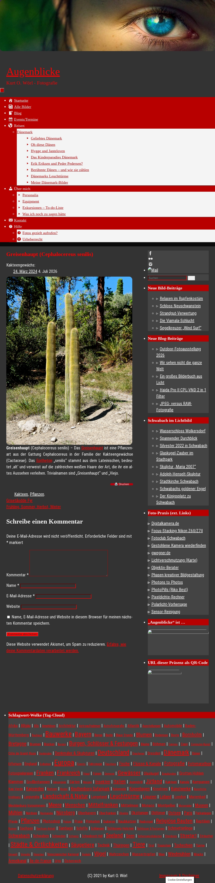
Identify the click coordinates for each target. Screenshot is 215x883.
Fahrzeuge (95, 764)
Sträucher (206, 836)
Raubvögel (146, 822)
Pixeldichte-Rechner (168, 596)
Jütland (154, 781)
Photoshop (51, 821)
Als (36, 725)
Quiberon (109, 821)
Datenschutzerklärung (36, 875)
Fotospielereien (20, 773)
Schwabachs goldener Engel (183, 488)
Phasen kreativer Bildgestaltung (177, 574)
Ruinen (12, 828)
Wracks (198, 854)
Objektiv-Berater (165, 567)
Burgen (62, 744)
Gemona (109, 773)
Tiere (138, 844)
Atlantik (133, 725)
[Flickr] (178, 258)
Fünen (97, 773)
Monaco (148, 805)
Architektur (67, 725)
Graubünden (169, 773)
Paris (188, 812)
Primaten (93, 821)
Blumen (144, 734)
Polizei (67, 821)
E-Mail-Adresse (20, 595)
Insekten (102, 781)
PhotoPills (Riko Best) (169, 589)
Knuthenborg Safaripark (90, 788)
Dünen (196, 753)
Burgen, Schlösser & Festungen (103, 743)
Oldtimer (158, 812)
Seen (130, 835)
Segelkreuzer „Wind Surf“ (180, 327)
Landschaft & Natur (65, 796)
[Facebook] (178, 253)
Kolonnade (119, 789)
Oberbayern (87, 813)
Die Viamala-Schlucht (177, 320)
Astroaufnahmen (89, 726)
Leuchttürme (125, 796)
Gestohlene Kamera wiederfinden (178, 545)
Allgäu (26, 725)
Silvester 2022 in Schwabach (183, 445)
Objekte (123, 813)
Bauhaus (37, 735)
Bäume (145, 744)
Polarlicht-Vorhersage (169, 604)
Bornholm (192, 735)
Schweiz (74, 836)
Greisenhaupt (92, 447)
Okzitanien (139, 812)
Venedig (25, 854)
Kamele (184, 782)
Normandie (46, 813)
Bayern (83, 734)
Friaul (86, 773)
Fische (124, 763)
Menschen (75, 805)
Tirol (151, 845)
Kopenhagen (139, 788)
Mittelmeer (130, 805)
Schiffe (82, 828)
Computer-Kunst (200, 744)
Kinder (64, 789)
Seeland (114, 835)
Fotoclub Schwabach (168, 538)
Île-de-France (40, 860)
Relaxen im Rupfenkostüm (181, 298)
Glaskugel (151, 773)
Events (81, 764)
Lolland (165, 796)
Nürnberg (65, 813)
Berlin (109, 735)
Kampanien (201, 782)
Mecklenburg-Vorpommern (26, 805)
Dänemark (176, 752)
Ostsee (174, 812)
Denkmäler (45, 753)
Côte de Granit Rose (22, 753)
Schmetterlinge (180, 828)
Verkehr (86, 854)
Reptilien (203, 821)
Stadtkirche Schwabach (179, 481)
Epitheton (44, 460)
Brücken (49, 744)
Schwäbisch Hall (92, 836)
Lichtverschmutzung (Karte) (174, 560)
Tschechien (183, 845)
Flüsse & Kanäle (147, 763)
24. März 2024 (25, 271)
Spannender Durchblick (178, 438)
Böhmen (159, 744)
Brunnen (35, 744)
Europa (64, 762)
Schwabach (19, 835)
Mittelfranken (103, 804)
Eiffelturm (14, 764)
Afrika (13, 725)
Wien (162, 854)
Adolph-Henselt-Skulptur (180, 473)
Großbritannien (38, 782)
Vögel (100, 853)
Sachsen (26, 828)
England (31, 764)
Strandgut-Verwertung (178, 313)
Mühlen (15, 813)
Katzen (52, 789)
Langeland (99, 797)
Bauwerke (58, 734)
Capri (184, 744)
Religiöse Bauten (174, 820)
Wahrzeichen (119, 854)
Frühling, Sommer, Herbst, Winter (33, 506)
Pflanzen (37, 494)
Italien (119, 781)
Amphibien (48, 726)
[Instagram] (178, 264)
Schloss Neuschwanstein (180, 305)
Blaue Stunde (124, 735)
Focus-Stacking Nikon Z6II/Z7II (177, 530)
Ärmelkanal (17, 860)
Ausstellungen (151, 726)
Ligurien (149, 796)
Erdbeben (45, 764)
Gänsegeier (59, 782)
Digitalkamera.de (165, 523)
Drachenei (138, 753)
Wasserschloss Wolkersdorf (183, 430)
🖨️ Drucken (121, 484)
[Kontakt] (178, 270)
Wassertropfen (143, 854)
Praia (79, 821)
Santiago (66, 828)
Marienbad (197, 797)
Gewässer (129, 772)
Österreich (72, 861)
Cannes (173, 744)
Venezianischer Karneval (63, 854)
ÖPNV (58, 861)
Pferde (13, 822)
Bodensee (161, 735)
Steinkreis (171, 836)
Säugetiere (82, 844)
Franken (45, 772)
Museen (201, 805)
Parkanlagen (203, 813)
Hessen (87, 782)
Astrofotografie (114, 726)
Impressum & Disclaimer (179, 875)
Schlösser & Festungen (151, 828)
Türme (200, 845)
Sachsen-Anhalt (45, 828)
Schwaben (41, 836)
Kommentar (17, 574)
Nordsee (31, 813)
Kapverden (35, 788)
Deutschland (113, 752)
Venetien (38, 854)
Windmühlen (179, 854)
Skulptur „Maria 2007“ (178, 466)
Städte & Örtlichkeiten (39, 844)
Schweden (59, 836)
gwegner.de (160, 552)
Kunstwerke (181, 788)
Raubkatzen (127, 821)
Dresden (154, 753)
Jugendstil (136, 782)
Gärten (74, 782)
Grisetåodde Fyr (19, 500)
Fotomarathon (199, 763)
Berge (98, 735)
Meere (55, 805)
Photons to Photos (167, 582)
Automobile (173, 725)
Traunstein (164, 845)
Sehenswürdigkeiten (150, 836)
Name (12, 585)
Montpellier (167, 805)
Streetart (188, 835)
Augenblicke (33, 71)
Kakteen (21, 494)
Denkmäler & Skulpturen (74, 753)
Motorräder (185, 805)
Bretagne (17, 744)
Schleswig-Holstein (120, 828)
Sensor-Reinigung (165, 611)
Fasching (110, 764)
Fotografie (174, 763)
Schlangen (97, 828)
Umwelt (12, 854)
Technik (103, 845)
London (180, 797)
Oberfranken (107, 813)
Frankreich (68, 772)
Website (13, 606)
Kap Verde (15, 789)
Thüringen (121, 845)
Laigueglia (31, 797)
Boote (175, 735)
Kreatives (160, 789)
